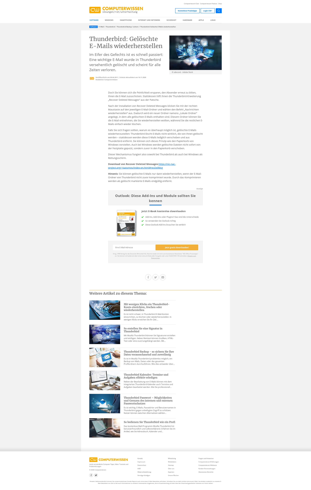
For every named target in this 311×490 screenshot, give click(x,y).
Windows (109, 20)
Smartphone (126, 20)
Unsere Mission (173, 475)
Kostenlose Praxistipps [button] (187, 11)
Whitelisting (172, 458)
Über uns (171, 469)
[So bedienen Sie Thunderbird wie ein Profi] (104, 427)
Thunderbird (110, 27)
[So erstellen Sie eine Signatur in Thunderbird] (104, 334)
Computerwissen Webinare (208, 465)
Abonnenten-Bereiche (206, 472)
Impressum (141, 462)
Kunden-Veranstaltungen (207, 469)
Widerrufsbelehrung (144, 472)
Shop (220, 3)
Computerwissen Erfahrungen (209, 462)
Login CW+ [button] (207, 11)
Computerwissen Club (191, 3)
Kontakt (140, 458)
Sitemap (171, 465)
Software (94, 20)
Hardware (187, 20)
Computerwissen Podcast (208, 3)
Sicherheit (171, 20)
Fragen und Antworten (206, 458)
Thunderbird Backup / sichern (127, 27)
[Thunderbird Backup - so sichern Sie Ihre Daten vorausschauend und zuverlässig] (104, 357)
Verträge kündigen (144, 475)
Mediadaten (172, 462)
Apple (201, 20)
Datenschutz (142, 465)
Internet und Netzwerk (149, 20)
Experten (171, 472)
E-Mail (101, 27)
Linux (213, 20)
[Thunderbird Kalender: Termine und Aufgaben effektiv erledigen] (104, 380)
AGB (139, 469)
